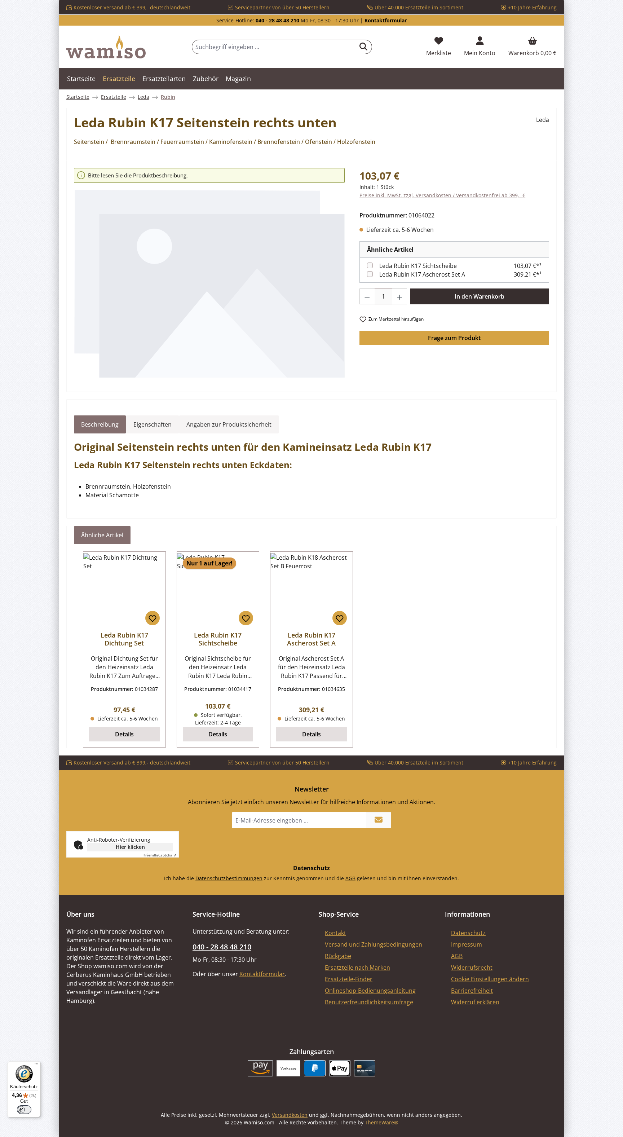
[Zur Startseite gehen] (106, 46)
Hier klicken (130, 846)
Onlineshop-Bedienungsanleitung (370, 991)
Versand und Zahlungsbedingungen (373, 944)
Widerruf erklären (475, 1002)
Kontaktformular (385, 20)
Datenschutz (468, 933)
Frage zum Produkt (454, 338)
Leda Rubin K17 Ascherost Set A (422, 274)
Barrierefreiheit (472, 991)
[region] (209, 273)
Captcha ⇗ (159, 855)
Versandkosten (290, 1114)
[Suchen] (363, 47)
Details (124, 734)
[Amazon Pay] (260, 1068)
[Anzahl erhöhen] (399, 296)
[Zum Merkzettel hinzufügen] (152, 618)
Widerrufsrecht (471, 967)
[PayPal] (314, 1068)
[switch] (24, 1109)
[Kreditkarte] (364, 1068)
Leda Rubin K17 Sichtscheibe (418, 266)
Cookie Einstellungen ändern (490, 979)
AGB (350, 878)
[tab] (100, 424)
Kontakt (335, 933)
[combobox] (273, 47)
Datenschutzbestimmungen (228, 878)
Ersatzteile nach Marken (357, 967)
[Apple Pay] (339, 1068)
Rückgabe (338, 956)
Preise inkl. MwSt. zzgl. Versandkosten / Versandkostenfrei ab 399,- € (442, 195)
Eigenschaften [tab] (152, 424)
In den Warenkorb (479, 296)
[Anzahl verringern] (367, 296)
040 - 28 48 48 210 (277, 20)
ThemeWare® (381, 1122)
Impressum (466, 944)
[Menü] (36, 1065)
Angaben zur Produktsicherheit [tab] (228, 424)
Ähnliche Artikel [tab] (102, 535)
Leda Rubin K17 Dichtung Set (124, 639)
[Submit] (378, 820)
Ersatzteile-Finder (348, 979)
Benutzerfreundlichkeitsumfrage (369, 1002)
